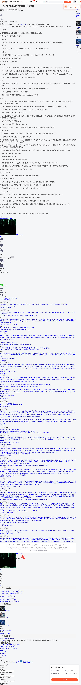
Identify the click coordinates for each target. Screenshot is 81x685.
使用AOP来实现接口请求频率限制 (11, 593)
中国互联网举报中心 (26, 549)
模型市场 (32, 2)
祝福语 (1, 669)
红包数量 (2, 674)
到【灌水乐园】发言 (28, 662)
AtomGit (25, 2)
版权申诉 (54, 549)
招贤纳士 (13, 545)
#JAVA (10, 218)
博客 (11, 2)
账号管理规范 (41, 549)
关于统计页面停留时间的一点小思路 (11, 591)
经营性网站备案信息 (48, 547)
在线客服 (55, 545)
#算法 (1, 218)
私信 (1, 585)
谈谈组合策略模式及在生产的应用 (8, 648)
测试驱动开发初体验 (7, 596)
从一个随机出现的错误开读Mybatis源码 (10, 645)
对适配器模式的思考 (5, 633)
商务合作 (18, 545)
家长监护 (12, 549)
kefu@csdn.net (47, 545)
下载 (14, 2)
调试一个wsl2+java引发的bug (7, 638)
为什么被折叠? (16, 662)
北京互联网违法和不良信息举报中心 (60, 547)
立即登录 (64, 679)
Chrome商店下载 (34, 549)
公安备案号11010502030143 (14, 547)
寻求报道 (23, 545)
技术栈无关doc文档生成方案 (7, 646)
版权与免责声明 (48, 549)
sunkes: (2, 640)
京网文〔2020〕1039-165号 (37, 547)
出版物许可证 (59, 549)
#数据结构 (5, 218)
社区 (18, 2)
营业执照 (64, 549)
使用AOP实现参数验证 (8, 599)
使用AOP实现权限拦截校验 (9, 601)
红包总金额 (3, 679)
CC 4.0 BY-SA (23, 24)
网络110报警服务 (17, 549)
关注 (1, 236)
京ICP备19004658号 (25, 547)
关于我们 (8, 545)
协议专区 (28, 545)
